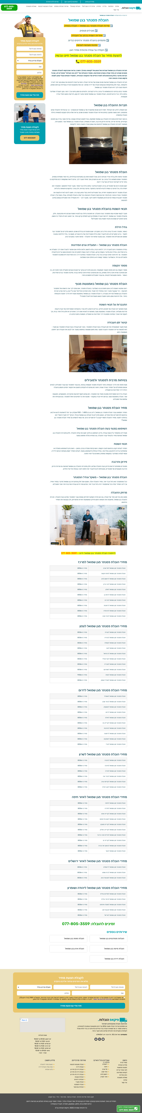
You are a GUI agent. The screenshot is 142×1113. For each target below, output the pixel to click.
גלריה (104, 6)
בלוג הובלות (118, 15)
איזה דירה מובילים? (88, 6)
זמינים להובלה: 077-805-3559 (88, 924)
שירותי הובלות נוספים (61, 6)
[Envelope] (103, 1039)
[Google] (99, 1039)
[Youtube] (95, 1039)
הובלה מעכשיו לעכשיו (45, 6)
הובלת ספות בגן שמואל (74, 938)
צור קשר (116, 10)
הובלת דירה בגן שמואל (114, 958)
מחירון (99, 6)
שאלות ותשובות (31, 6)
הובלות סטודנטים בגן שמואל (112, 938)
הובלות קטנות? (75, 6)
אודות (117, 6)
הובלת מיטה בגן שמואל (114, 948)
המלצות (111, 6)
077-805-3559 (9, 7)
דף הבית (125, 15)
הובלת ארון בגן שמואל (74, 948)
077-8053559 (29, 138)
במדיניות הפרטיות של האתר (32, 84)
